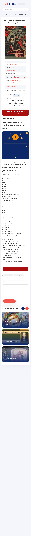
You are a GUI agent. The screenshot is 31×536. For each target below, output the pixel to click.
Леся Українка (14, 64)
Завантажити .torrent (19, 77)
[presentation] (23, 308)
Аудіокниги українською (11, 14)
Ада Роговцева (19, 275)
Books (9, 4)
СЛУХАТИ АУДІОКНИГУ (13, 62)
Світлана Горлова (18, 69)
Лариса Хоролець (11, 70)
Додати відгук (9, 301)
